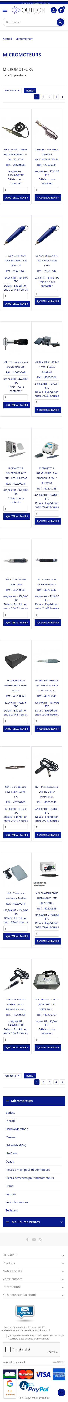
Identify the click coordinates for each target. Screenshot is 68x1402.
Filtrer (30, 90)
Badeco (10, 1112)
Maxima (11, 1137)
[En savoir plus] (18, 200)
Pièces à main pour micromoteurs (28, 1169)
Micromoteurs (22, 1100)
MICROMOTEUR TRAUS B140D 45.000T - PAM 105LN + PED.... (47, 898)
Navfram (11, 1153)
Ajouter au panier (48, 301)
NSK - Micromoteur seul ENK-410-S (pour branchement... (46, 791)
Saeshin (11, 1194)
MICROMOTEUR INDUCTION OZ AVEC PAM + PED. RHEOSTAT (16, 473)
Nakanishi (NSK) (16, 1145)
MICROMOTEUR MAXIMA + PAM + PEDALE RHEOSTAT (47, 366)
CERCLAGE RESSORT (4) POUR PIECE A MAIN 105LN (47, 260)
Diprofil (10, 1121)
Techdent (12, 1210)
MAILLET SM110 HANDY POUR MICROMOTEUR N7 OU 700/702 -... (46, 685)
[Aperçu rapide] (12, 200)
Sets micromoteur (17, 1202)
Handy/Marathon (17, 1129)
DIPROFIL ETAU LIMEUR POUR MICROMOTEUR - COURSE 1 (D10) (15, 154)
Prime (9, 1186)
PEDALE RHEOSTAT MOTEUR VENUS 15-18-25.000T (15, 685)
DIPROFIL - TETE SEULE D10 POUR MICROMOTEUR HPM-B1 (47, 154)
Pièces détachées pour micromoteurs (30, 1178)
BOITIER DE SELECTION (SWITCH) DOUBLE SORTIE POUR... (47, 1004)
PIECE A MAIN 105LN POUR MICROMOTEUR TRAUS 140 (16, 260)
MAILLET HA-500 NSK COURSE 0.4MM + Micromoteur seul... (15, 1004)
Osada (10, 1161)
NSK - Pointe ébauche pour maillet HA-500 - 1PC (15, 791)
